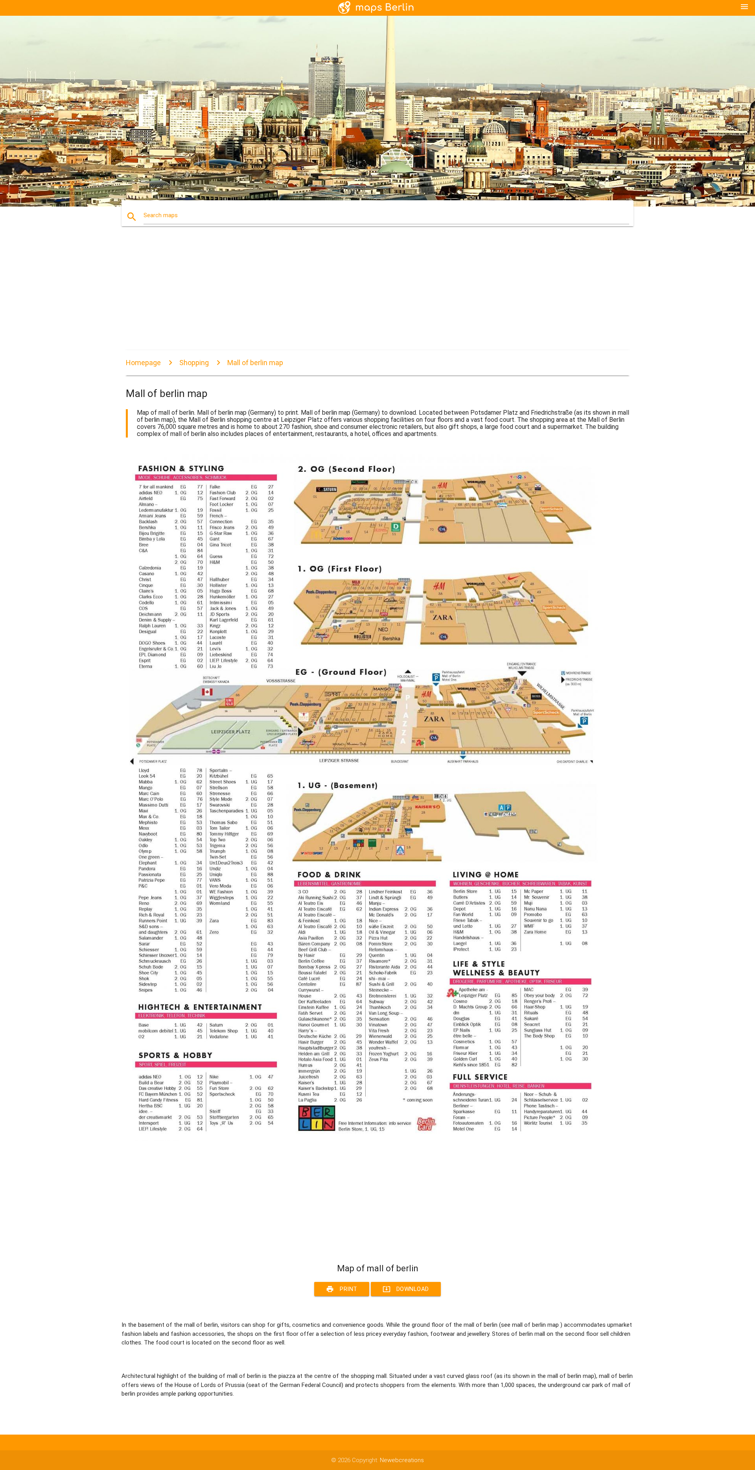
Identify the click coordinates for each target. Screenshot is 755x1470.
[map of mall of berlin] (362, 1138)
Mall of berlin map (255, 362)
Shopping (194, 362)
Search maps (161, 215)
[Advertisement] (362, 295)
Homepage (143, 362)
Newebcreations (402, 1460)
